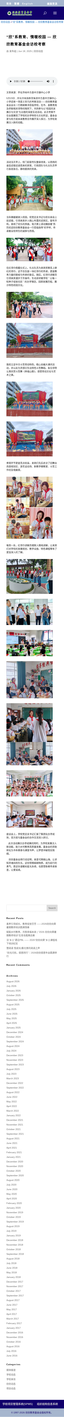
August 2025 (13, 1004)
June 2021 (11, 1143)
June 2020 (11, 1189)
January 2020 (13, 1207)
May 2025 (11, 1018)
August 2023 (13, 1069)
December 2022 (14, 1083)
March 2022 (12, 1110)
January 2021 (13, 1157)
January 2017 (13, 1328)
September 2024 (15, 1041)
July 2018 (11, 1263)
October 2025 (13, 995)
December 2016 (14, 1332)
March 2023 (12, 1078)
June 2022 (11, 1097)
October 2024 (13, 1037)
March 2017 (12, 1318)
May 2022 (11, 1101)
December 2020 (14, 1161)
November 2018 (14, 1244)
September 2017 (15, 1295)
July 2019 (11, 1231)
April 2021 (11, 1147)
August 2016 (13, 1346)
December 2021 (14, 1120)
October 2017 (13, 1291)
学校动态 (11, 1374)
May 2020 (11, 1194)
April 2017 (11, 1314)
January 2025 (13, 1027)
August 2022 (13, 1092)
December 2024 (14, 1032)
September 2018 (15, 1254)
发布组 (12, 51)
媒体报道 (11, 1370)
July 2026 (11, 986)
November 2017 (14, 1286)
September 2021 (15, 1134)
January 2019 (13, 1235)
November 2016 (14, 1337)
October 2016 (13, 1341)
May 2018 (11, 1272)
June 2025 (11, 1013)
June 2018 (11, 1268)
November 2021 (14, 1124)
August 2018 (13, 1258)
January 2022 (13, 1115)
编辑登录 (52, 3)
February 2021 (14, 1152)
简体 (9, 3)
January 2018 (13, 1277)
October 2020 (13, 1171)
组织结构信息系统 (47, 1404)
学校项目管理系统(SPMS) (17, 1404)
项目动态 (11, 1388)
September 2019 (15, 1221)
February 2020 (14, 1203)
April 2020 (11, 1198)
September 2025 (15, 1000)
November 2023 (14, 1060)
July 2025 (11, 1009)
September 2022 (15, 1087)
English (27, 3)
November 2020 (14, 1166)
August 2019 (13, 1226)
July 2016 (11, 1351)
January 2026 (13, 990)
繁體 (17, 3)
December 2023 (14, 1055)
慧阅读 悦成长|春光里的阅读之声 (23, 948)
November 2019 (14, 1212)
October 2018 (13, 1249)
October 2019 (13, 1217)
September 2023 (15, 1064)
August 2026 (13, 981)
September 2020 (15, 1175)
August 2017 (13, 1300)
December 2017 (14, 1281)
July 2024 (11, 1050)
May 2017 (11, 1309)
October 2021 (13, 1129)
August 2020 (13, 1180)
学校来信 (11, 1379)
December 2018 (14, 1240)
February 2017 (14, 1323)
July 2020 (11, 1184)
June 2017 (11, 1304)
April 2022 (11, 1106)
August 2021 (13, 1138)
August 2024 (13, 1046)
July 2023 (11, 1073)
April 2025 (11, 1023)
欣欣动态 (38, 51)
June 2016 (11, 1355)
